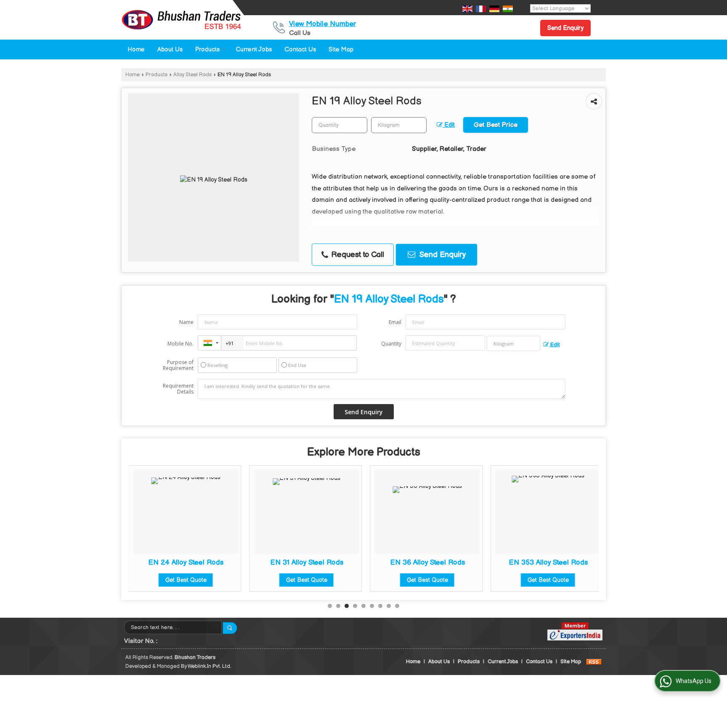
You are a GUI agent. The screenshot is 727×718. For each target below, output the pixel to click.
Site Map (341, 50)
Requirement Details (178, 389)
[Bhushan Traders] (181, 19)
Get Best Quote (186, 580)
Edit (449, 125)
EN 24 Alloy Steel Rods (185, 562)
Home (136, 50)
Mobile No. (180, 343)
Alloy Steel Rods (192, 75)
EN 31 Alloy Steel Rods (306, 562)
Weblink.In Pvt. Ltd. (209, 666)
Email (395, 322)
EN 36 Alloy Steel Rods (427, 562)
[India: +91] (209, 343)
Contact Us (300, 50)
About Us (170, 50)
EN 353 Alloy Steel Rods (548, 562)
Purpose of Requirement (178, 365)
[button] (322, 24)
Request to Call (356, 255)
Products (207, 50)
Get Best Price (495, 125)
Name (186, 322)
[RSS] (594, 662)
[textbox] (399, 125)
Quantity (391, 343)
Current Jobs (254, 50)
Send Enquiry (565, 28)
